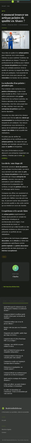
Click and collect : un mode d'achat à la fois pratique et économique (15, 385)
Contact (4, 432)
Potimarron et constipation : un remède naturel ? (13, 368)
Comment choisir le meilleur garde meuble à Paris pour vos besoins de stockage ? (14, 316)
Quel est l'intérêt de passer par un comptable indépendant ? (14, 351)
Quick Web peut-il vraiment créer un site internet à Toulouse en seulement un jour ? (15, 308)
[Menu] (18, 1)
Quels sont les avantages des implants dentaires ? (15, 379)
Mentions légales (6, 429)
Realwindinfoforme (14, 408)
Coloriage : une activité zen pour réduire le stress (13, 345)
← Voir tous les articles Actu (10, 286)
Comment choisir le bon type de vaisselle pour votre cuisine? (13, 356)
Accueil (4, 6)
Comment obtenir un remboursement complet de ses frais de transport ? (15, 373)
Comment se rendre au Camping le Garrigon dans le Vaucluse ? (14, 362)
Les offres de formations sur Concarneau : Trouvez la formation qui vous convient (15, 391)
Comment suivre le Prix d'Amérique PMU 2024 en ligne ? (15, 339)
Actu (8, 6)
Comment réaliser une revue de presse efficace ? (13, 322)
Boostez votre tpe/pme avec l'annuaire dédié (15, 328)
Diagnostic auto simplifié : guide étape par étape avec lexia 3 (15, 334)
